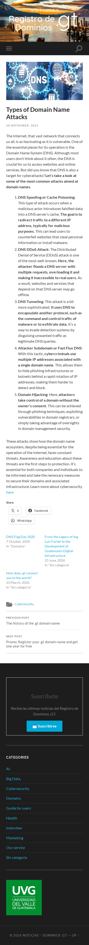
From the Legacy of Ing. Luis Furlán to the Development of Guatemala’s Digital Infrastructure (62, 546)
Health (11, 818)
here (10, 492)
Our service (15, 847)
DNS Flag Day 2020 (20, 537)
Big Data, (13, 778)
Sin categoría (16, 857)
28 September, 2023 (22, 125)
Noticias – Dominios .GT (45, 935)
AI (8, 768)
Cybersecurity (24, 604)
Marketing (14, 838)
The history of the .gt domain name (33, 620)
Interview (14, 828)
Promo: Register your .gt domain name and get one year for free (42, 641)
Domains (13, 798)
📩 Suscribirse (44, 726)
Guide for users (18, 808)
